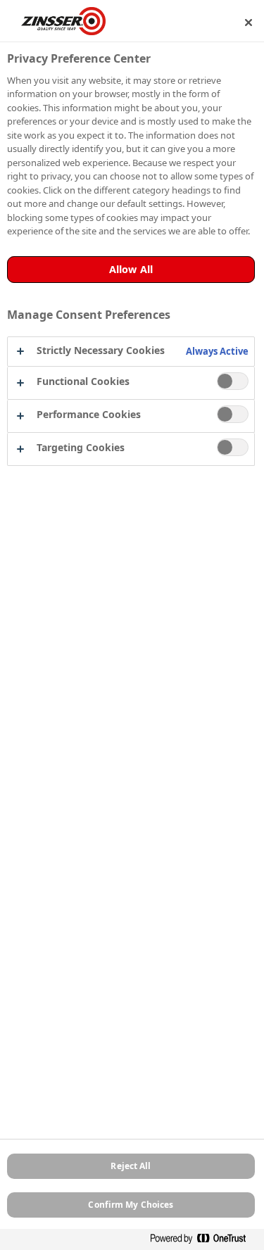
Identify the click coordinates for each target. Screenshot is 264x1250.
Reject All (131, 1166)
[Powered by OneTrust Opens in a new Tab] (203, 1241)
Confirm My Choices (130, 1205)
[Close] (248, 22)
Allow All (131, 269)
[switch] (233, 381)
